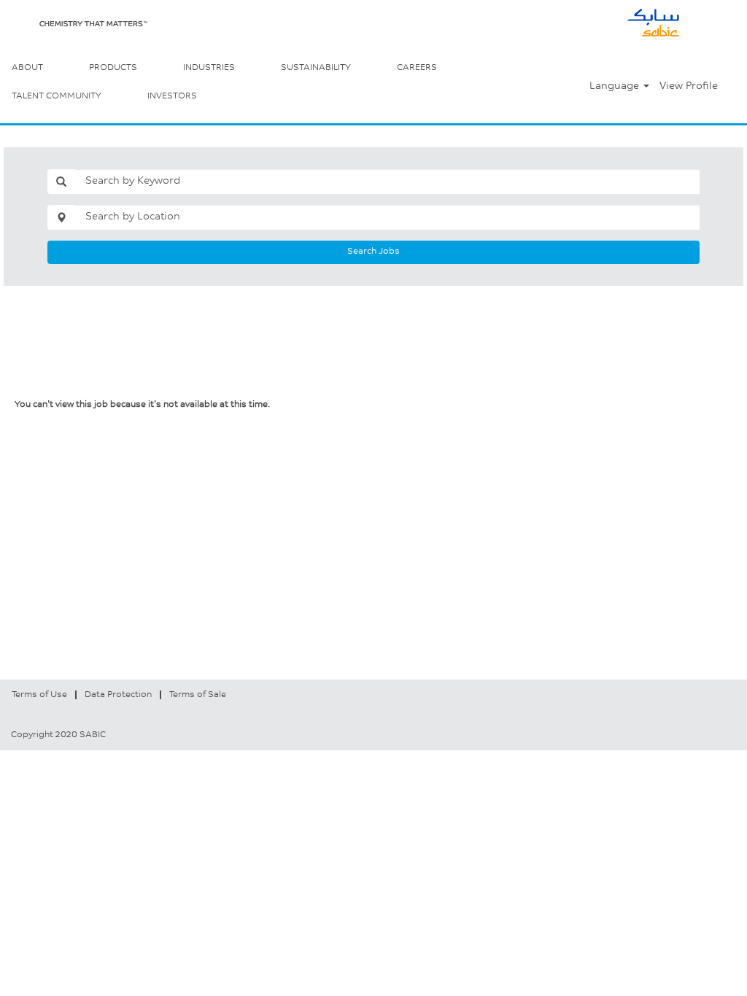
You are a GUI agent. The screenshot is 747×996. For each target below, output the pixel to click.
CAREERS (417, 67)
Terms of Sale (197, 694)
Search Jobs (373, 251)
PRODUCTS (113, 67)
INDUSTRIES (209, 67)
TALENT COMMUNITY (56, 96)
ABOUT (27, 67)
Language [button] (615, 87)
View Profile (688, 87)
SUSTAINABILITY (316, 67)
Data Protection (118, 694)
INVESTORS (172, 96)
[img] (93, 23)
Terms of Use (39, 694)
